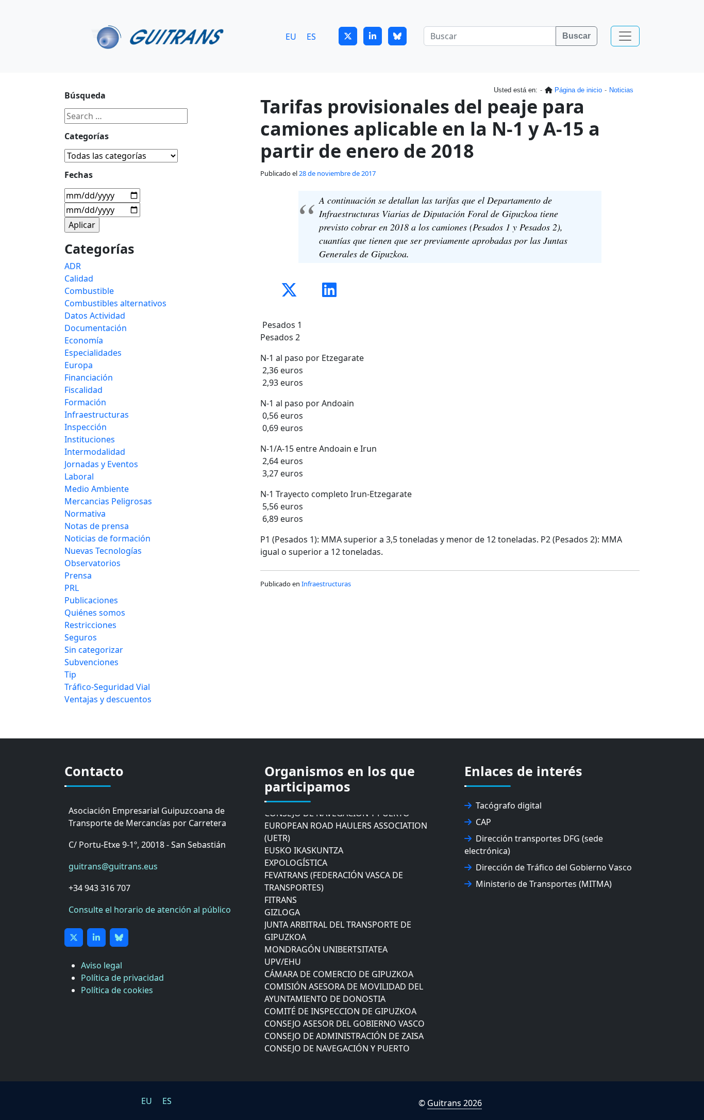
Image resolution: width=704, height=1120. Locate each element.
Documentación (95, 328)
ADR (72, 266)
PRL (71, 588)
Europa (78, 365)
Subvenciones (91, 662)
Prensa (78, 575)
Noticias (621, 90)
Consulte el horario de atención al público (150, 909)
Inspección (85, 427)
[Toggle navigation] (625, 36)
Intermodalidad (94, 451)
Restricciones (90, 625)
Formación (85, 402)
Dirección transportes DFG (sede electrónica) (533, 845)
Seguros (80, 637)
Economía (83, 340)
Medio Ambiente (96, 489)
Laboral (79, 476)
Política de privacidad (122, 977)
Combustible (89, 291)
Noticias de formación (107, 538)
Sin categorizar (93, 649)
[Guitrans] (159, 36)
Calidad (78, 278)
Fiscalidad (83, 390)
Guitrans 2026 (454, 1103)
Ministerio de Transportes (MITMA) (544, 884)
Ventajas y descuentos (108, 699)
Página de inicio (578, 90)
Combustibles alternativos (115, 303)
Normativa (85, 513)
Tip (70, 674)
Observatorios (92, 563)
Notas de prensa (96, 526)
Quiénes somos (94, 612)
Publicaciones (91, 600)
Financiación (88, 377)
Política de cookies (117, 990)
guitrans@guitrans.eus (113, 866)
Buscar (576, 35)
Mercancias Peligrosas (108, 501)
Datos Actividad (94, 315)
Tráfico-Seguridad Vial (107, 687)
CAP (483, 822)
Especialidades (93, 352)
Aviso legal (101, 965)
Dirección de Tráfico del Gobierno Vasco (554, 867)
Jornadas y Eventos (101, 464)
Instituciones (89, 439)
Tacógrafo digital (509, 805)
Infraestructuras (326, 583)
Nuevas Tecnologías (103, 550)
